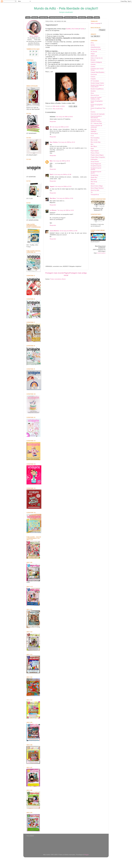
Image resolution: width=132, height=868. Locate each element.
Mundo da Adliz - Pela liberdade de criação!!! (66, 8)
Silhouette (93, 179)
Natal (92, 148)
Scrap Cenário (95, 161)
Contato (97, 17)
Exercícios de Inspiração (98, 114)
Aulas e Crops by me (97, 58)
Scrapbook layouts (96, 165)
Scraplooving (94, 175)
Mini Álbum (94, 146)
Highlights (93, 131)
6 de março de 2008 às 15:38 (62, 174)
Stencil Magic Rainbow (97, 188)
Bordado (93, 60)
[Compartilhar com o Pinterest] (76, 106)
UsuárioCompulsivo (101, 253)
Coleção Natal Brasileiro (56, 17)
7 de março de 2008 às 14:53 (65, 210)
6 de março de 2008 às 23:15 (63, 186)
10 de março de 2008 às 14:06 (68, 230)
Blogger (86, 854)
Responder (53, 121)
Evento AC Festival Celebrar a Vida (96, 98)
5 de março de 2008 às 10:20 (60, 127)
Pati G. (52, 174)
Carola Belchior (54, 230)
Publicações (82, 17)
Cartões (93, 66)
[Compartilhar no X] (73, 106)
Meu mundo (94, 140)
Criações (93, 78)
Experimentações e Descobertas (96, 117)
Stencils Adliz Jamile (70, 17)
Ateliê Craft (94, 56)
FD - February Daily (96, 123)
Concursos (94, 74)
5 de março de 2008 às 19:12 (66, 142)
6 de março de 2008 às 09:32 (61, 161)
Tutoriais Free (43, 17)
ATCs (92, 43)
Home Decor (94, 133)
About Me (34, 17)
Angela (52, 186)
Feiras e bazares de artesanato (96, 126)
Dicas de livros (95, 95)
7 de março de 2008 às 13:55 (64, 198)
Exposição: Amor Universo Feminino (96, 120)
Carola (82, 28)
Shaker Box (94, 177)
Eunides (68, 28)
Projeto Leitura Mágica (97, 155)
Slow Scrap (94, 181)
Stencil (92, 183)
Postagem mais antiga (78, 273)
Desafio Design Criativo (97, 83)
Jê (50, 127)
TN (91, 192)
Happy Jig (93, 129)
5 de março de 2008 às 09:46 (64, 116)
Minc (92, 144)
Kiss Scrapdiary (95, 137)
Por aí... (90, 17)
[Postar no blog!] (71, 106)
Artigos (93, 53)
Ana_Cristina (54, 142)
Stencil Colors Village (97, 186)
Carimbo (93, 64)
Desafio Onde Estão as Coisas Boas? (97, 86)
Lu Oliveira (53, 210)
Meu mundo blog (58, 108)
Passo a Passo (95, 153)
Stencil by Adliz (95, 190)
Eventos (93, 112)
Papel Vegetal (95, 150)
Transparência (95, 194)
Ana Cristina (75, 28)
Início (28, 17)
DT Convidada (95, 81)
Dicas (92, 93)
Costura (93, 76)
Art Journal (94, 51)
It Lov (92, 135)
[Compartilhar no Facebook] (75, 106)
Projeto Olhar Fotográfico (98, 157)
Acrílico (93, 45)
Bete (51, 161)
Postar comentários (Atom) (58, 279)
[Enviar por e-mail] (69, 106)
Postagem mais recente (54, 273)
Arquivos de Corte (96, 49)
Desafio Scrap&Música (97, 89)
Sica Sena (53, 198)
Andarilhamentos (95, 47)
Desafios (93, 91)
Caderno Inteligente (96, 62)
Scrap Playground (96, 163)
